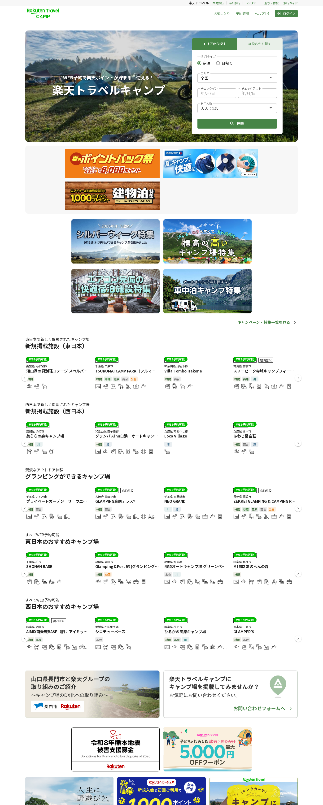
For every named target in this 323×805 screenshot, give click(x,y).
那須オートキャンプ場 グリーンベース (196, 566)
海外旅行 (234, 3)
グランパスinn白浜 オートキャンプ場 (128, 436)
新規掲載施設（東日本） (56, 346)
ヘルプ (260, 13)
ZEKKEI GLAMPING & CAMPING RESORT (268, 501)
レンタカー (252, 3)
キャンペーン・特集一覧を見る (263, 322)
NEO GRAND (175, 501)
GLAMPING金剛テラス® (115, 501)
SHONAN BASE (39, 566)
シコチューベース (110, 631)
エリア (205, 73)
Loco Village (175, 436)
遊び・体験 (271, 3)
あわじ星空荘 (244, 436)
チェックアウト (251, 88)
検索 (240, 123)
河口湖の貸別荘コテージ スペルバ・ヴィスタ (64, 371)
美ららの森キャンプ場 (45, 436)
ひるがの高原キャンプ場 (185, 631)
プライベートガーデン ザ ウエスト (58, 501)
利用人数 (206, 103)
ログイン (289, 13)
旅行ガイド (291, 3)
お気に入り (222, 13)
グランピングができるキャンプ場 (67, 476)
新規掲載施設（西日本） (56, 411)
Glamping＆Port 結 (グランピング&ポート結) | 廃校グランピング (151, 566)
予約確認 (242, 13)
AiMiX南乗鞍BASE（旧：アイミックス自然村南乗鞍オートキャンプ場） (87, 631)
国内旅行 (218, 3)
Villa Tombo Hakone (183, 371)
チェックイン (209, 88)
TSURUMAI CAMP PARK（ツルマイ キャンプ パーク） (141, 371)
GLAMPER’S (243, 631)
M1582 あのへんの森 (251, 566)
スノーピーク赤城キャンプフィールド (265, 371)
